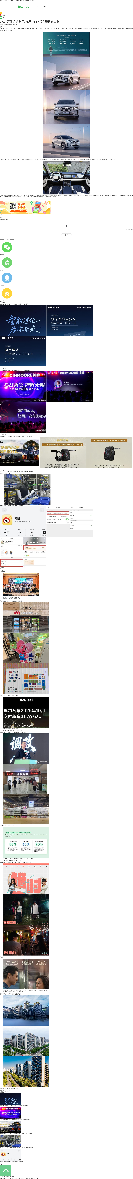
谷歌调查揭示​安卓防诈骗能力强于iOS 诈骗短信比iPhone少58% (18, 858)
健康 (23, 0)
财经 (21, 0)
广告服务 (7, 1176)
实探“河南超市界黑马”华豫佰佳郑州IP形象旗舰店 (11, 601)
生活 (13, 0)
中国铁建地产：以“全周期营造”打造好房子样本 (11, 994)
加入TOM (12, 1176)
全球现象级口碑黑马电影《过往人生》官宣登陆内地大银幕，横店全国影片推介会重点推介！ (25, 990)
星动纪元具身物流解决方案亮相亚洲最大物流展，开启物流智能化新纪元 (17, 471)
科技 (31, 0)
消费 (26, 0)
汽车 (28, 0)
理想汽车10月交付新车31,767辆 (10, 728)
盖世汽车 (5, 730)
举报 (1, 217)
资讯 (3, 0)
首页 (1, 0)
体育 (8, 0)
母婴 (16, 0)
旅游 (11, 0)
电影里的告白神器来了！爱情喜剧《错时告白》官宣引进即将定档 (15, 862)
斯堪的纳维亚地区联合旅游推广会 (11, 597)
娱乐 (6, 0)
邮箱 (33, 0)
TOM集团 (2, 1176)
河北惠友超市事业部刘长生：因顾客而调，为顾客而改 (13, 732)
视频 (18, 0)
